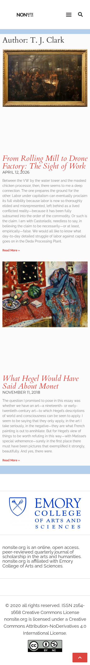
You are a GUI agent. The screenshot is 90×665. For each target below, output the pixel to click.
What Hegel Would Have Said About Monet (40, 382)
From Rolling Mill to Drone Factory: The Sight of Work (44, 162)
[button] (68, 14)
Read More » (11, 250)
